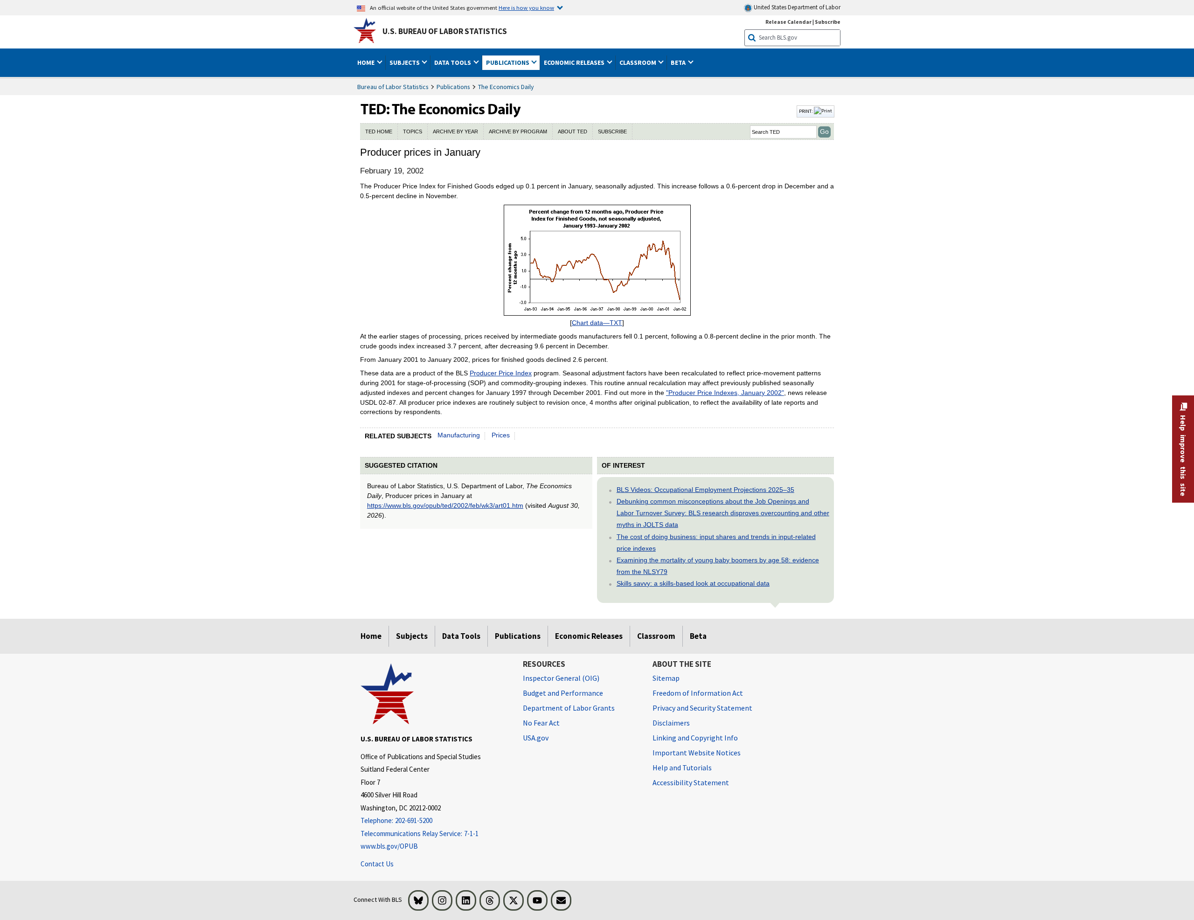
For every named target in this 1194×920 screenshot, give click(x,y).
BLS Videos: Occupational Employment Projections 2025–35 (705, 489)
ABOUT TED (572, 131)
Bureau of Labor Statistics (393, 87)
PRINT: (806, 111)
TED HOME (378, 131)
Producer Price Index (501, 373)
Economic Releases (589, 636)
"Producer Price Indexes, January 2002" (725, 392)
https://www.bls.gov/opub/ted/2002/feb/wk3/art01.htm (445, 505)
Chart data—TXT (597, 322)
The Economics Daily (506, 87)
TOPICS (412, 131)
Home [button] (366, 62)
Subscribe (827, 21)
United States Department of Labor (796, 7)
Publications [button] (508, 62)
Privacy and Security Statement (702, 707)
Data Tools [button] (453, 62)
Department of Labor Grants (569, 707)
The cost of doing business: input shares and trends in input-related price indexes (716, 542)
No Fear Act (541, 722)
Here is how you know (526, 7)
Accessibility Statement (691, 782)
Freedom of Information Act (698, 693)
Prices (501, 435)
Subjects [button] (405, 62)
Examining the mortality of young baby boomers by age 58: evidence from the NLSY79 (718, 565)
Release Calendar (788, 21)
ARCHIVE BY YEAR (455, 131)
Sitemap (666, 678)
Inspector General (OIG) (561, 678)
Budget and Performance (563, 693)
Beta (698, 636)
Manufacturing (458, 435)
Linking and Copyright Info (695, 737)
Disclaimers (671, 722)
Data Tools (461, 636)
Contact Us (377, 863)
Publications (453, 87)
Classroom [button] (638, 62)
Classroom (656, 636)
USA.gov (535, 737)
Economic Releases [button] (575, 62)
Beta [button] (679, 62)
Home (371, 636)
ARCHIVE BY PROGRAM (518, 131)
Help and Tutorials (682, 767)
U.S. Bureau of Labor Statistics (444, 31)
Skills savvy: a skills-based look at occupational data (693, 583)
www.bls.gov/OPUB (389, 846)
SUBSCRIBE (612, 131)
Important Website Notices (697, 752)
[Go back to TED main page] (577, 111)
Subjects (412, 636)
